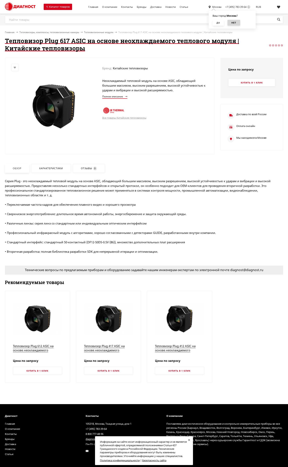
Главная (93, 7)
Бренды (141, 7)
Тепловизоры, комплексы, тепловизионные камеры (49, 32)
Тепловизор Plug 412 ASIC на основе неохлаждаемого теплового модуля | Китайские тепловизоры (177, 352)
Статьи (184, 7)
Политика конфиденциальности (120, 460)
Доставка (155, 7)
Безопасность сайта (154, 460)
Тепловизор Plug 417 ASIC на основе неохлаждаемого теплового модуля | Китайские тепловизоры (106, 352)
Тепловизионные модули (98, 32)
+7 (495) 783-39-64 (235, 7)
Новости (170, 7)
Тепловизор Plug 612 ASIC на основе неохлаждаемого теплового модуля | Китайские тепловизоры (35, 352)
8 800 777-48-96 (94, 434)
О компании (109, 7)
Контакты (127, 7)
